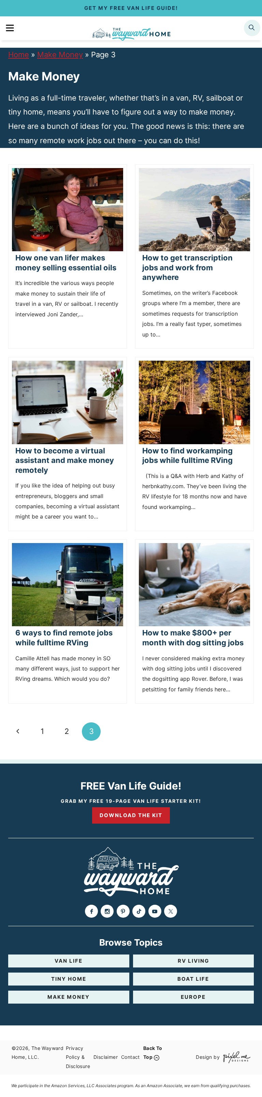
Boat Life (193, 979)
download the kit (131, 815)
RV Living (193, 961)
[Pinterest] (123, 911)
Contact (130, 1057)
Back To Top (152, 1052)
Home (18, 54)
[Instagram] (107, 911)
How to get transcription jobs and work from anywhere (187, 267)
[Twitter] (170, 911)
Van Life (69, 961)
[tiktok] (138, 911)
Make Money (60, 54)
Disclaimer (105, 1057)
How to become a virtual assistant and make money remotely (64, 460)
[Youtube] (154, 911)
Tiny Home (68, 979)
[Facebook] (91, 911)
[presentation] (67, 210)
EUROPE (193, 997)
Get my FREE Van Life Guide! (131, 8)
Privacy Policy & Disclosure (78, 1057)
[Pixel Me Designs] (235, 1057)
